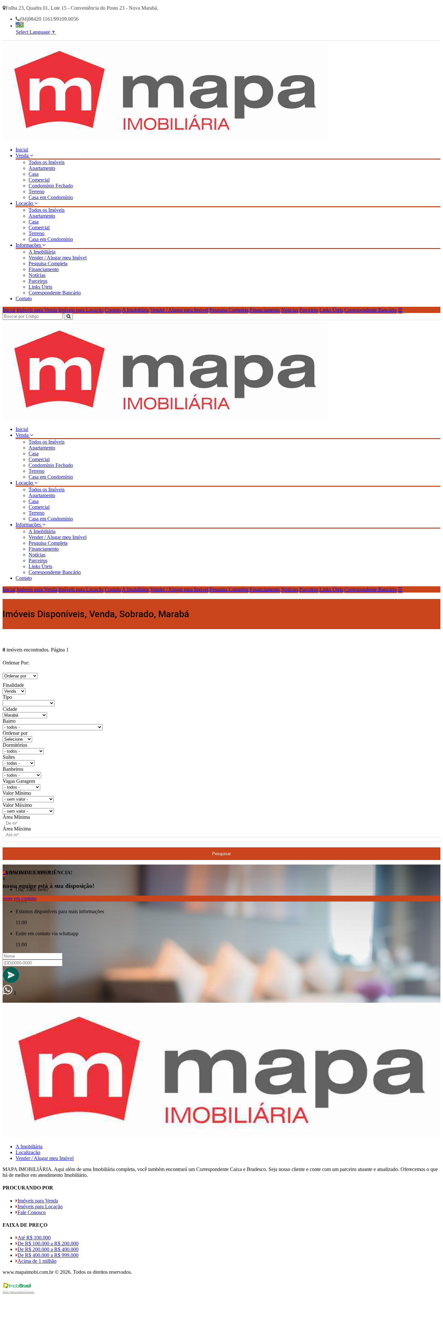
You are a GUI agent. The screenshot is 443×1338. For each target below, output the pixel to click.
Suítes (9, 757)
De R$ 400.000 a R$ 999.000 (48, 1255)
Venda (23, 155)
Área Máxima (17, 828)
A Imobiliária (42, 252)
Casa (34, 174)
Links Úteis (40, 287)
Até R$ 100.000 (34, 1237)
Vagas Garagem (19, 781)
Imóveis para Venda (37, 310)
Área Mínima (16, 817)
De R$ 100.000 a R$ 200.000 (48, 1243)
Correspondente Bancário (55, 292)
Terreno (36, 191)
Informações (29, 245)
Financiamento (44, 269)
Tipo (7, 697)
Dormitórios (15, 745)
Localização (28, 1152)
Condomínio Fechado (51, 185)
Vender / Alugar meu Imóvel (58, 257)
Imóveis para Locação (80, 310)
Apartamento (42, 168)
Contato (24, 298)
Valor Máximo (17, 805)
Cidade (10, 709)
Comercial (39, 180)
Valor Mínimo (17, 793)
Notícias (37, 275)
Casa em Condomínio (51, 197)
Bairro (9, 721)
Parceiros (38, 281)
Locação (25, 203)
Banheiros (13, 769)
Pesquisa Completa (48, 263)
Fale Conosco (32, 1212)
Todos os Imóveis (47, 162)
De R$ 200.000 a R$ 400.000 (48, 1249)
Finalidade (13, 685)
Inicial (22, 149)
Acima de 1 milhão (37, 1261)
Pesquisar (221, 853)
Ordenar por (15, 733)
